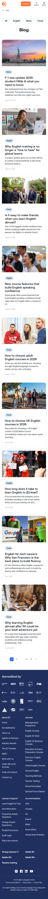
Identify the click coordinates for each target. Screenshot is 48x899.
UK (26, 814)
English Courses (32, 731)
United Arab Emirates (34, 835)
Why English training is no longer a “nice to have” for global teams (22, 150)
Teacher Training (32, 781)
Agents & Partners (10, 738)
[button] (36, 4)
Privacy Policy (26, 882)
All (6, 20)
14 (26, 659)
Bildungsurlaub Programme (31, 724)
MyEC (4, 754)
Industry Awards (9, 743)
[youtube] (31, 871)
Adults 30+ (7, 857)
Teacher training (9, 863)
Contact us (7, 777)
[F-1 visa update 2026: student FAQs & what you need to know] (24, 53)
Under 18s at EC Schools (9, 765)
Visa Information (9, 809)
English (16, 20)
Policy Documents (10, 841)
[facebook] (21, 871)
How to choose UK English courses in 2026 (22, 422)
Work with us (7, 759)
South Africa (30, 829)
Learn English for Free (11, 804)
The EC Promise (9, 748)
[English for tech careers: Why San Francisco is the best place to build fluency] (24, 529)
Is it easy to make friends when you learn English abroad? (22, 218)
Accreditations (8, 728)
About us (6, 733)
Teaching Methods (33, 776)
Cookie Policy (38, 882)
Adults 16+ (30, 852)
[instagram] (16, 871)
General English (32, 771)
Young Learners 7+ (10, 852)
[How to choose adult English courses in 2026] (24, 330)
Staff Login (7, 835)
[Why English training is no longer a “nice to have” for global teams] (24, 121)
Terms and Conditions (13, 882)
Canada (28, 809)
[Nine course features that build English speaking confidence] (24, 259)
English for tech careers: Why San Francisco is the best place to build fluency (23, 557)
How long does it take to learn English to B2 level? (21, 490)
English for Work (32, 736)
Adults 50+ (30, 857)
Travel (40, 20)
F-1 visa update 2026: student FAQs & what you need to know (22, 81)
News (29, 20)
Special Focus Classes (35, 791)
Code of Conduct (9, 772)
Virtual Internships (33, 786)
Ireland (28, 819)
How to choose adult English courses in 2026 (21, 357)
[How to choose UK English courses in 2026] (24, 396)
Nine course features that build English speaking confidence (22, 287)
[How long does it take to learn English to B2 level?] (24, 464)
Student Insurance (10, 830)
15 (31, 659)
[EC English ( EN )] (4, 3)
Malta (27, 824)
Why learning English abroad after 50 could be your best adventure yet (22, 626)
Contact (25, 4)
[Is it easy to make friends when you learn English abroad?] (24, 190)
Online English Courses (35, 765)
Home (3, 10)
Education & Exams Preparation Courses (34, 750)
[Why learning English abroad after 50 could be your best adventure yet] (24, 598)
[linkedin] (26, 871)
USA (27, 804)
